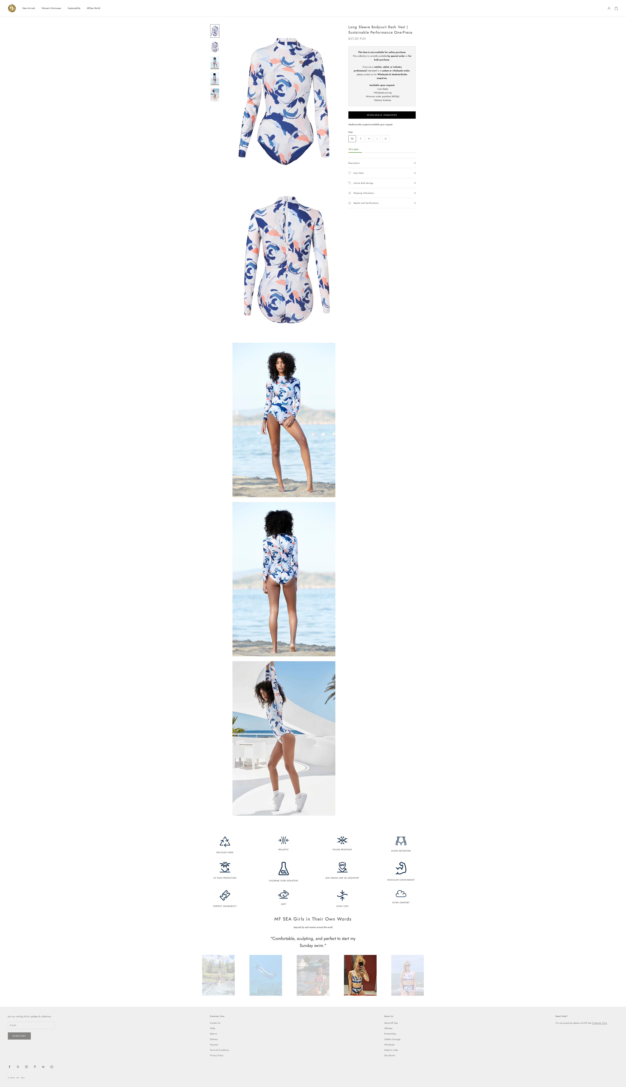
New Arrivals (28, 8)
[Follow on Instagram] (26, 1066)
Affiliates (388, 1028)
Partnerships (390, 1033)
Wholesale (389, 1044)
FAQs (212, 1028)
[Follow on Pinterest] (35, 1066)
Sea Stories (389, 1055)
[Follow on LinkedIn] (43, 1066)
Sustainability (74, 8)
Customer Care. (599, 1023)
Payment (214, 1044)
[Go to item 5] (214, 95)
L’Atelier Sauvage (392, 1039)
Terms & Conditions (219, 1050)
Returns (213, 1033)
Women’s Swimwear (51, 8)
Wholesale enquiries (382, 115)
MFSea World (93, 8)
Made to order (391, 1050)
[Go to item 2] (214, 47)
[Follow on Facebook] (9, 1066)
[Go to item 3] (214, 63)
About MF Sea (391, 1023)
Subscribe (19, 1035)
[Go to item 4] (214, 79)
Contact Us (215, 1023)
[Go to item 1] (214, 31)
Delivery (214, 1039)
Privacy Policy (217, 1055)
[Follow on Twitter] (18, 1066)
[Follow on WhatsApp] (51, 1066)
